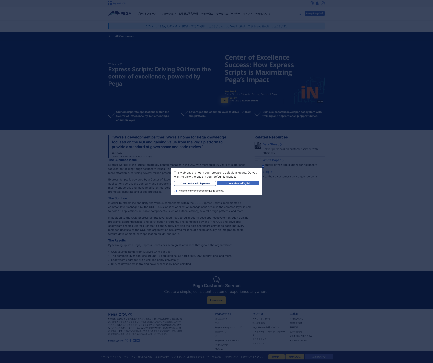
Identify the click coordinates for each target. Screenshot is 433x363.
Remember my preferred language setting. (201, 190)
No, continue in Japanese (196, 183)
